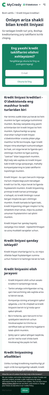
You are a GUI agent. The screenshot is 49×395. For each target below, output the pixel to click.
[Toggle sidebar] (44, 4)
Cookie (26, 386)
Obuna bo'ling (25, 81)
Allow (25, 390)
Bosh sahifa (8, 13)
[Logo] (12, 5)
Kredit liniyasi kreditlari (27, 13)
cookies (10, 377)
